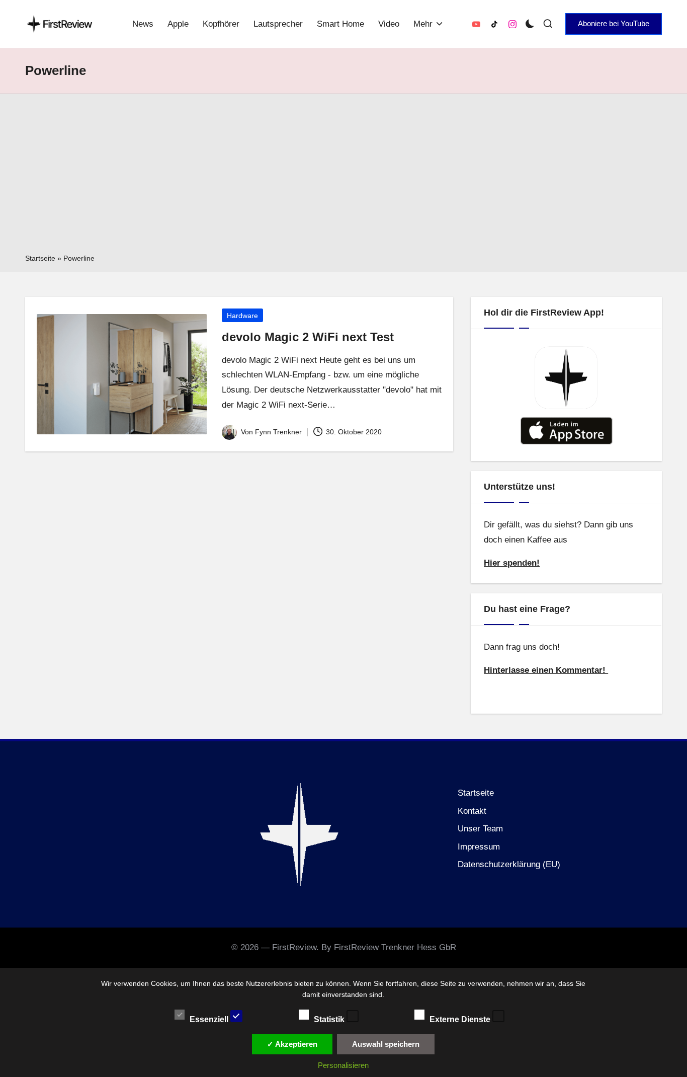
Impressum (479, 847)
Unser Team (480, 828)
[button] (613, 23)
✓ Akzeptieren (292, 1044)
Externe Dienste (461, 1019)
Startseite (40, 258)
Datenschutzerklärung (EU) (509, 864)
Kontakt (472, 811)
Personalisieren (343, 1065)
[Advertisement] (343, 176)
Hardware (242, 316)
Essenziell (210, 1019)
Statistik (330, 1019)
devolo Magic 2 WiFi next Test (308, 337)
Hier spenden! (512, 563)
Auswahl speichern (385, 1044)
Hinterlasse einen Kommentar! (546, 670)
